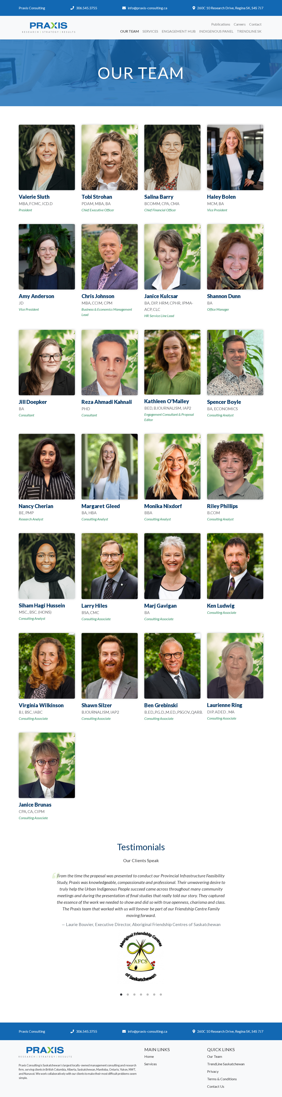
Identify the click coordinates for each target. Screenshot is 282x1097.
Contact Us (215, 1086)
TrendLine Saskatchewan (226, 1064)
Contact (255, 24)
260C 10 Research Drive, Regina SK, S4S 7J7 (230, 8)
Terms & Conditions (222, 1079)
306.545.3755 (86, 8)
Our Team (129, 31)
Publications (220, 24)
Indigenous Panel (216, 31)
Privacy (213, 1071)
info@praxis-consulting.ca (147, 8)
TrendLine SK (249, 31)
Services (150, 31)
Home (149, 1056)
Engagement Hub (179, 31)
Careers (240, 24)
